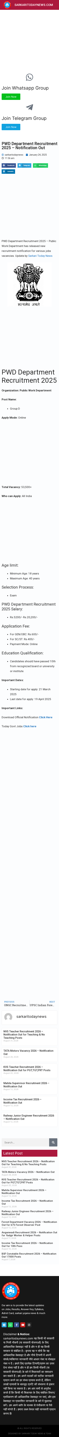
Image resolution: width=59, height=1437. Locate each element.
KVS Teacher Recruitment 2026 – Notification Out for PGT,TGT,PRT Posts (26, 1068)
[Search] (53, 1142)
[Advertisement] (29, 40)
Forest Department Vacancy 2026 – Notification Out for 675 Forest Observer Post (29, 1223)
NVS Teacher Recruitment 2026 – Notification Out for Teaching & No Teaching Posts (24, 1034)
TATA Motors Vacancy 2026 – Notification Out (28, 1172)
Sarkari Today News (40, 255)
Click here (29, 726)
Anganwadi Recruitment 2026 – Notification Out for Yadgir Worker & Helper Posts (29, 1234)
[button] (9, 165)
